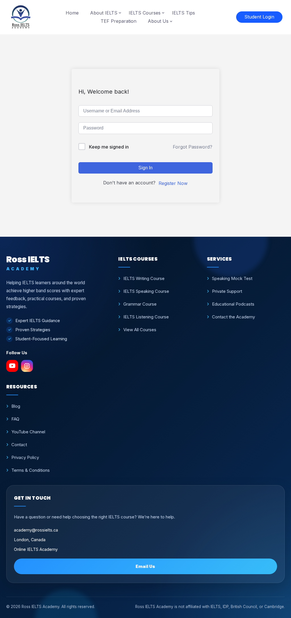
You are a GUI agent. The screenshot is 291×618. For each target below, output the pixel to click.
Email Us (145, 566)
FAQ (15, 419)
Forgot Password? (192, 147)
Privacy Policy (25, 457)
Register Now (173, 183)
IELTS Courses (145, 13)
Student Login (259, 17)
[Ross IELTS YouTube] (12, 366)
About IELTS (103, 13)
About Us (158, 21)
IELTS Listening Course (146, 317)
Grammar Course (140, 304)
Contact (19, 444)
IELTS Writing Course (144, 278)
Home (72, 13)
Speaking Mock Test (232, 278)
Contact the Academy (233, 317)
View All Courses (139, 329)
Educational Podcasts (233, 304)
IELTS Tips (183, 13)
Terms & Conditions (30, 470)
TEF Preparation (118, 21)
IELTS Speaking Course (146, 291)
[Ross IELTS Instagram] (27, 366)
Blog (15, 406)
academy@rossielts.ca (36, 530)
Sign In (145, 167)
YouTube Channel (28, 431)
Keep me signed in (109, 147)
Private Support (227, 291)
